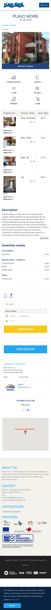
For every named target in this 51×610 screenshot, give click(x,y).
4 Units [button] (5, 29)
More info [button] (16, 600)
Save (5, 297)
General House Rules (12, 512)
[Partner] (6, 523)
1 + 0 (12, 321)
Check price (25, 329)
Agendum (25, 565)
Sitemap (33, 560)
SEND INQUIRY (25, 349)
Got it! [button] (12, 606)
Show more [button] (44, 238)
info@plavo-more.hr (15, 498)
